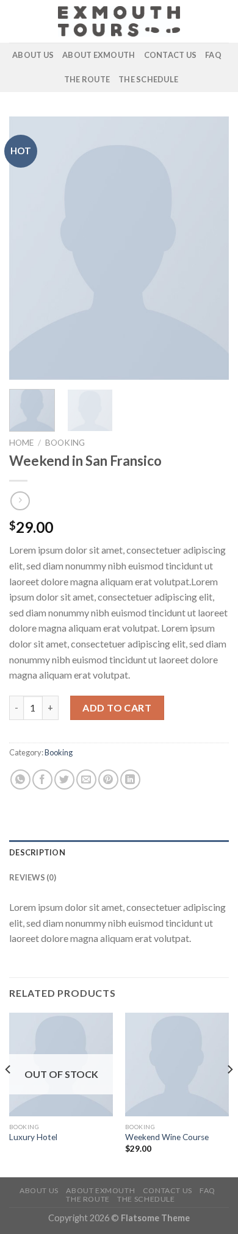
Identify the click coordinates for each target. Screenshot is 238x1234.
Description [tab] (37, 852)
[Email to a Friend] (86, 779)
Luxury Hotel (33, 1137)
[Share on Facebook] (42, 779)
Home (21, 443)
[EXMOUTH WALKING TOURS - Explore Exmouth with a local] (119, 21)
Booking (65, 443)
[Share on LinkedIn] (130, 779)
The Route (87, 79)
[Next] (209, 248)
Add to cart (116, 707)
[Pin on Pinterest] (108, 779)
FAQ (213, 55)
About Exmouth (98, 55)
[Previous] (29, 248)
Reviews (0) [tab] (32, 877)
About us (33, 55)
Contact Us (170, 55)
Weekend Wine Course (167, 1137)
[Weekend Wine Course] (177, 1064)
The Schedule (148, 79)
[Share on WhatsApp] (20, 779)
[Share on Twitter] (64, 779)
